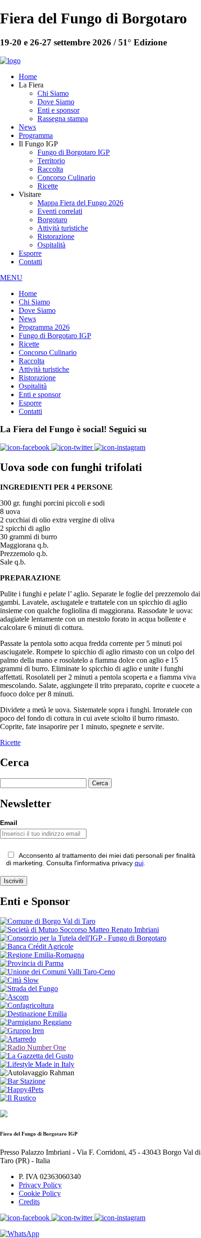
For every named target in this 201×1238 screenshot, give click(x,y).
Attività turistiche (62, 228)
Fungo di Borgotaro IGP (73, 152)
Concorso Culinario (66, 177)
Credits (29, 1202)
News (27, 127)
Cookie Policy (40, 1193)
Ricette (47, 186)
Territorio (51, 161)
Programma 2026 (44, 327)
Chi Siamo (53, 93)
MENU (11, 278)
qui (139, 863)
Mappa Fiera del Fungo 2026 (80, 203)
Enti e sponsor (58, 110)
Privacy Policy (40, 1185)
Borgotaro (52, 220)
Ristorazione (55, 236)
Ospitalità (51, 245)
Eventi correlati (59, 211)
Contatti (30, 262)
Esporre (30, 253)
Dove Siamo (55, 102)
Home (28, 76)
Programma (36, 135)
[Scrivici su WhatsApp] (19, 1234)
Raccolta (50, 169)
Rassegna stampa (62, 119)
